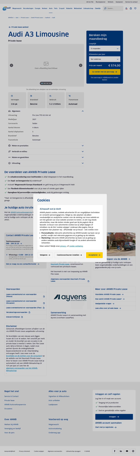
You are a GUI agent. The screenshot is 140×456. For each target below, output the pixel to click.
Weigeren (43, 255)
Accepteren (93, 255)
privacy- (63, 246)
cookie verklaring (76, 246)
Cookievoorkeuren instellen (68, 255)
